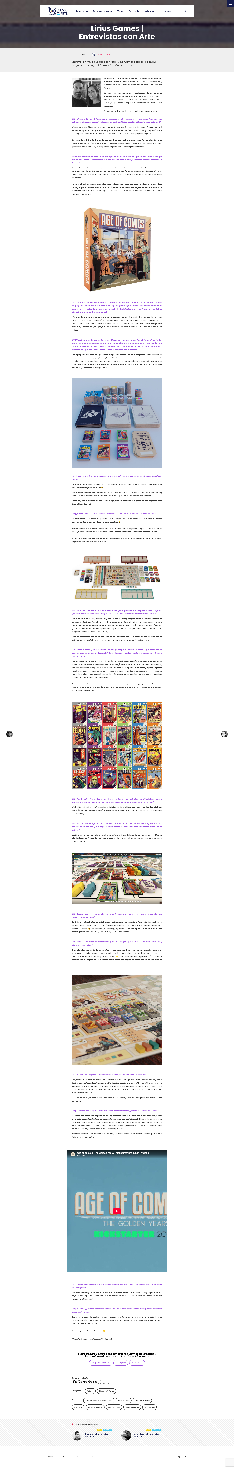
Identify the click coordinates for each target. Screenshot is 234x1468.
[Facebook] (74, 1382)
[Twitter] (84, 1382)
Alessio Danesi (123, 1400)
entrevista (78, 1407)
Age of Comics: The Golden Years (98, 1400)
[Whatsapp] (94, 1382)
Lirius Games (149, 1407)
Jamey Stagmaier (95, 1407)
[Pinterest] (89, 1382)
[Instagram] (79, 1382)
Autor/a (90, 1391)
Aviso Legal (96, 1457)
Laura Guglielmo (132, 1407)
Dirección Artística (106, 1391)
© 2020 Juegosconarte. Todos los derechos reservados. (68, 1457)
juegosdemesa (114, 1407)
